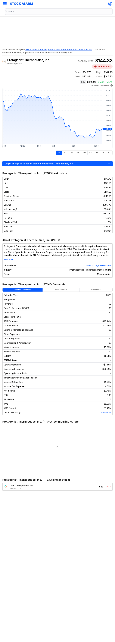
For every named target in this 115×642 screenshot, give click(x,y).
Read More (8, 259)
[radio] (59, 153)
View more (106, 412)
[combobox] (59, 11)
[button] (4, 3)
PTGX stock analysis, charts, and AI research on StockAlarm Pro (58, 49)
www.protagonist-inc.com (98, 265)
